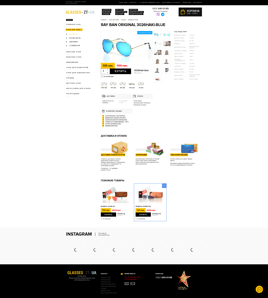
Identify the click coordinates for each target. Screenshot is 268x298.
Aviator (73, 34)
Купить (120, 71)
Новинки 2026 (106, 277)
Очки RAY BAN (73, 30)
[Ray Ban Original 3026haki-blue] (126, 48)
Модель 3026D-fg (108, 206)
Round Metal (75, 38)
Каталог (133, 2)
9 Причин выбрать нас (150, 2)
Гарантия (186, 2)
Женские (133, 10)
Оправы (106, 14)
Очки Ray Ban (105, 279)
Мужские (106, 12)
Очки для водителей (77, 67)
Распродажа (72, 94)
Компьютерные (136, 12)
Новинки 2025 (73, 24)
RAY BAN (119, 10)
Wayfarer (73, 42)
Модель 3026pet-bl (143, 206)
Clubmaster (74, 45)
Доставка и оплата (171, 2)
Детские (119, 14)
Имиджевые (72, 62)
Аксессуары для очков (78, 88)
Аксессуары (121, 12)
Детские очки (73, 83)
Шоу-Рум (123, 2)
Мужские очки (73, 57)
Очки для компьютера (78, 73)
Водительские (136, 14)
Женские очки (73, 52)
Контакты (197, 2)
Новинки (107, 10)
